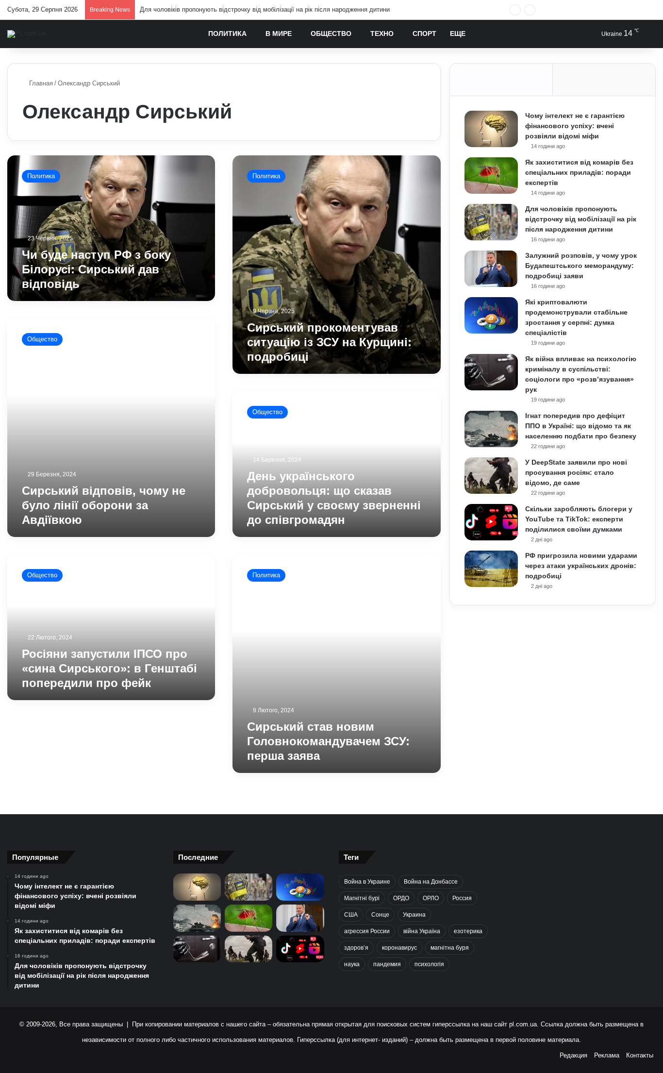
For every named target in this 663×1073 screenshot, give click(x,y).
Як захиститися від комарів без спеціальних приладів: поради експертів (579, 172)
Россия (462, 898)
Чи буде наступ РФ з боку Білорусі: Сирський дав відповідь (96, 269)
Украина (414, 914)
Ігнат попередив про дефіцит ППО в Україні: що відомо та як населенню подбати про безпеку (580, 426)
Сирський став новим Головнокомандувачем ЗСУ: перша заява (328, 741)
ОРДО (401, 898)
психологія (429, 964)
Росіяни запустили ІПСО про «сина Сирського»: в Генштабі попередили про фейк (109, 668)
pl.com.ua (523, 1024)
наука (352, 964)
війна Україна (421, 931)
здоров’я (356, 947)
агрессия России (367, 931)
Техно (382, 33)
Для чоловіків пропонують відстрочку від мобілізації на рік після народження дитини (265, 9)
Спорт (424, 33)
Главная (40, 83)
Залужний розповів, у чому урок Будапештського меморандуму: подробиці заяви (581, 265)
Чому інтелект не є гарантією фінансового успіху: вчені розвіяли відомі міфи (575, 126)
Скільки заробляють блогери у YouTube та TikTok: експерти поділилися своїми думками (578, 519)
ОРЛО (431, 898)
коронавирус (399, 947)
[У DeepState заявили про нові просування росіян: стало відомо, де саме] (491, 475)
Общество (331, 33)
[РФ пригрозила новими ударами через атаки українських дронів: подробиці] (491, 569)
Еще (457, 33)
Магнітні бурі (362, 898)
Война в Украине (367, 881)
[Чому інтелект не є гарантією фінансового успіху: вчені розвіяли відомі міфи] (491, 129)
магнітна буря (450, 947)
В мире (278, 33)
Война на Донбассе (431, 881)
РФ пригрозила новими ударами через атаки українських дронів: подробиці (581, 566)
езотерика (468, 931)
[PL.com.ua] (26, 34)
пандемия (387, 964)
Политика (227, 33)
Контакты (639, 1055)
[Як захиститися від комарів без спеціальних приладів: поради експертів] (491, 175)
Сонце (380, 914)
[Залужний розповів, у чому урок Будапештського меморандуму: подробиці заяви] (491, 269)
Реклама (606, 1055)
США (351, 914)
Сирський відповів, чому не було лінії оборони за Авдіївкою (103, 505)
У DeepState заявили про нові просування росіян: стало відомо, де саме (576, 472)
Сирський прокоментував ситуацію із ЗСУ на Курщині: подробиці (329, 342)
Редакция (573, 1055)
